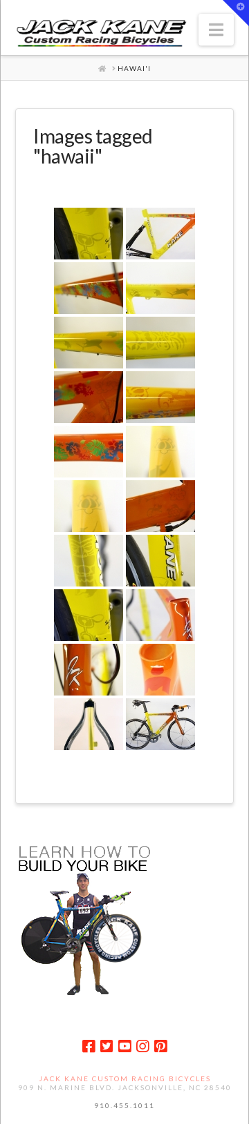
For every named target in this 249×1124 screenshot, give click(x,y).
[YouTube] (124, 1046)
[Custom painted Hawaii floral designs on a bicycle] (88, 451)
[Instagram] (142, 1046)
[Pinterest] (160, 1046)
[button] (216, 30)
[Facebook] (88, 1046)
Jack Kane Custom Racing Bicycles (125, 1078)
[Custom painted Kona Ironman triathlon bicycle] (160, 724)
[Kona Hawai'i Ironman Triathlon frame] (160, 233)
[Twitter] (106, 1046)
